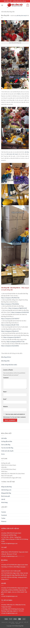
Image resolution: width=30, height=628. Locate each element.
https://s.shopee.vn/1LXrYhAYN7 (10, 318)
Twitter (3, 518)
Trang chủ (4, 622)
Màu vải (21, 622)
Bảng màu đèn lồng (6, 486)
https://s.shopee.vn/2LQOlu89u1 (10, 345)
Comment (6, 377)
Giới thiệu (4, 438)
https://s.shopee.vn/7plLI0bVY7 (12, 337)
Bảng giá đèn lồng (6, 493)
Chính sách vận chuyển (7, 451)
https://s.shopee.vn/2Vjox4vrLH (10, 331)
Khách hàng (4, 502)
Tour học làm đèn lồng (7, 447)
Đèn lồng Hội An (6, 357)
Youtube (3, 512)
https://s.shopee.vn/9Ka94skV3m (10, 297)
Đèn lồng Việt (5, 361)
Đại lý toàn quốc (5, 496)
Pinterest (3, 521)
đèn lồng (19, 15)
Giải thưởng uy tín (6, 490)
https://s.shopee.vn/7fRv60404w (10, 304)
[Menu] (2, 5)
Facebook (4, 515)
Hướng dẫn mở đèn (6, 441)
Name (5, 391)
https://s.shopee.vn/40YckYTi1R (15, 341)
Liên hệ (3, 499)
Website (5, 406)
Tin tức (13, 623)
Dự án (3, 454)
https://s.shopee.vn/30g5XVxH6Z (17, 308)
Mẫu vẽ (26, 622)
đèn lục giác (9, 154)
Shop (16, 622)
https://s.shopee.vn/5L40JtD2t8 (20, 312)
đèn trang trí (24, 15)
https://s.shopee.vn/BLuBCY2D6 (10, 325)
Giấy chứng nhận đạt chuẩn (9, 364)
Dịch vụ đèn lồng (5, 444)
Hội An (19, 94)
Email (5, 399)
